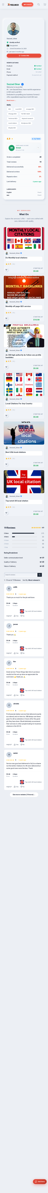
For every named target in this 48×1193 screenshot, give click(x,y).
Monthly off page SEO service (18, 306)
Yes (17, 616)
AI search (28, 4)
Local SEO (18, 109)
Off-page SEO (12, 114)
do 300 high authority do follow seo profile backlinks (23, 356)
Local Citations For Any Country (19, 403)
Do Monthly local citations (16, 257)
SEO (9, 109)
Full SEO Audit (25, 114)
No (24, 616)
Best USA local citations (16, 452)
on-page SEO (30, 109)
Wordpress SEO (26, 123)
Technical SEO (12, 119)
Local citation (12, 123)
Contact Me (25, 56)
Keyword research (27, 119)
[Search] (39, 575)
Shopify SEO (12, 128)
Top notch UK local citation (17, 501)
